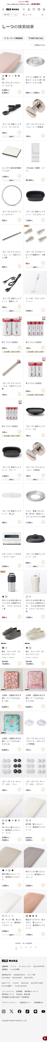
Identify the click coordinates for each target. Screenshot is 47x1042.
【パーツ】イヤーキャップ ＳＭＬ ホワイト (35, 782)
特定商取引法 (38, 1002)
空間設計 (5, 969)
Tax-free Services (21, 986)
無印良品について (8, 994)
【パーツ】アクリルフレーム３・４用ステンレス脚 (11, 386)
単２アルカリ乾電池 (33, 383)
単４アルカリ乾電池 (10, 426)
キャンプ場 (31, 975)
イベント (13, 966)
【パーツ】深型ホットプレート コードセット (11, 125)
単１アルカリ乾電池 (10, 342)
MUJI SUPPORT (39, 966)
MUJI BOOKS (17, 977)
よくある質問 (14, 969)
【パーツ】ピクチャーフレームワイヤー (11, 213)
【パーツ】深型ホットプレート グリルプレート (35, 213)
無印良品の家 (6, 975)
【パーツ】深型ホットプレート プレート (11, 468)
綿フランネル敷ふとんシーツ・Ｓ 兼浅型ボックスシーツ (35, 874)
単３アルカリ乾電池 (33, 342)
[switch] (19, 92)
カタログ (16, 983)
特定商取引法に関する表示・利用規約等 (15, 997)
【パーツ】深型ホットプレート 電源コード (11, 299)
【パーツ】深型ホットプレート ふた (35, 427)
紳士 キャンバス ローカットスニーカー (11, 654)
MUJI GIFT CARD (37, 983)
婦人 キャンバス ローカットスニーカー (35, 654)
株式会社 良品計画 (23, 994)
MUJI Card (25, 983)
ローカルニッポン (25, 966)
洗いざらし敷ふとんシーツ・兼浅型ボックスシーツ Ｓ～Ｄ (11, 830)
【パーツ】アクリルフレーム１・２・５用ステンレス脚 (11, 255)
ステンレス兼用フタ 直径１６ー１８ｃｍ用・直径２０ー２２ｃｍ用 (35, 80)
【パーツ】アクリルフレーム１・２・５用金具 (35, 125)
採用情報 (19, 991)
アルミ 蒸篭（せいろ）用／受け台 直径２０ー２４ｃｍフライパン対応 (35, 514)
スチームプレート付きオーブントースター (11, 555)
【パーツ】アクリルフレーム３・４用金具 (35, 468)
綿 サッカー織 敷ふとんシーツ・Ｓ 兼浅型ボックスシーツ (11, 922)
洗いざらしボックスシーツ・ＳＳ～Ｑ (11, 84)
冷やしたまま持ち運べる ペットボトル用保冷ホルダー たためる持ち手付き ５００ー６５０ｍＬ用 (35, 606)
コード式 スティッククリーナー (35, 299)
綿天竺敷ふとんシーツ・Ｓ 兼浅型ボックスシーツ (11, 877)
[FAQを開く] (39, 8)
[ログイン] (29, 8)
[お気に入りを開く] (34, 8)
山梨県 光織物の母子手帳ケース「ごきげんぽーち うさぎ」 (35, 698)
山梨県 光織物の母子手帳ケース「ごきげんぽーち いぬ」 (11, 698)
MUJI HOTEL (28, 977)
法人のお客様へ (7, 986)
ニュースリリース (8, 991)
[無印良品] (10, 961)
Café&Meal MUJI (19, 975)
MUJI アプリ (6, 983)
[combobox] (10, 15)
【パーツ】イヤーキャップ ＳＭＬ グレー (11, 782)
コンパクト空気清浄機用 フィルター (11, 169)
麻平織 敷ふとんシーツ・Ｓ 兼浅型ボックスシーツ (35, 827)
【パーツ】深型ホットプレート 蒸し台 (11, 512)
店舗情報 (5, 966)
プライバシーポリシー (9, 1002)
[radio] (3, 76)
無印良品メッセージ (31, 991)
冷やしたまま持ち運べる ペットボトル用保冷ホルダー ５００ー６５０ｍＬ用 (11, 604)
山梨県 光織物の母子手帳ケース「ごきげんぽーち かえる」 (11, 741)
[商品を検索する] (24, 8)
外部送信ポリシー (25, 1002)
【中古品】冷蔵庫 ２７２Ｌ (35, 169)
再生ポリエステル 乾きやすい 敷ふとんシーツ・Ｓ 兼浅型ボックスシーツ (35, 923)
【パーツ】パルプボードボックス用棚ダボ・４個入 (35, 255)
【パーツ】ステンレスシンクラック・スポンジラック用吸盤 (35, 741)
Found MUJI (6, 977)
